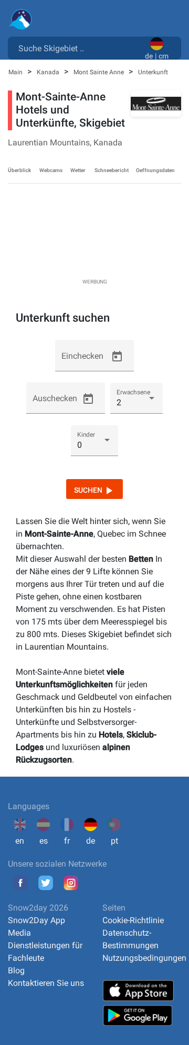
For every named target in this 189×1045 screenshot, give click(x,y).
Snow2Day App (36, 920)
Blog (16, 970)
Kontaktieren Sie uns (46, 983)
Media (19, 933)
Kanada (49, 72)
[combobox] (78, 47)
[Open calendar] (117, 356)
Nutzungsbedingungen (144, 958)
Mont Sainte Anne (99, 72)
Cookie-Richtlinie (133, 920)
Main (16, 72)
